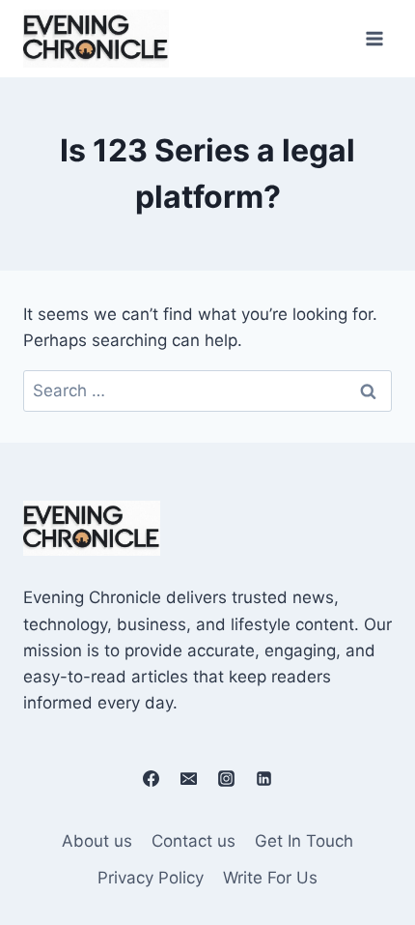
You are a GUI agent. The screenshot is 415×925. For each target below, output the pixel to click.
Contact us (193, 841)
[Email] (188, 778)
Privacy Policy (150, 877)
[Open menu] (374, 38)
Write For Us (270, 877)
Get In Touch (304, 841)
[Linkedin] (264, 778)
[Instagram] (226, 778)
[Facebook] (150, 778)
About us (97, 841)
